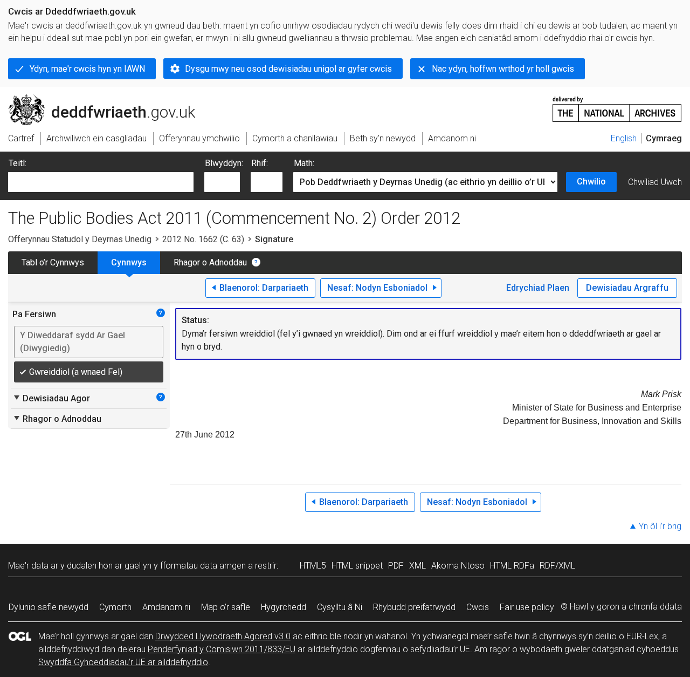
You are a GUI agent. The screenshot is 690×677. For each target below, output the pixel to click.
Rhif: (259, 163)
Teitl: (17, 163)
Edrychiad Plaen (537, 288)
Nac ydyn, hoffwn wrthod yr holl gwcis (503, 69)
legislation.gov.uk (97, 98)
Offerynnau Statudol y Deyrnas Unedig (79, 239)
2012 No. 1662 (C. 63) (203, 239)
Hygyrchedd (283, 607)
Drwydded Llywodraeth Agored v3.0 (223, 636)
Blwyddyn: (224, 163)
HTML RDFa (512, 565)
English (624, 138)
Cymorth (115, 607)
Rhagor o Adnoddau (210, 262)
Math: (304, 163)
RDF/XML (557, 565)
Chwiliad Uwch (655, 182)
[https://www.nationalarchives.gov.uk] (617, 105)
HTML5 (313, 565)
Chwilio (591, 181)
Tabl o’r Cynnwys (53, 262)
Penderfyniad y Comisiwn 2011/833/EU (221, 649)
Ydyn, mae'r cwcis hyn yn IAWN (87, 69)
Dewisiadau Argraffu (627, 288)
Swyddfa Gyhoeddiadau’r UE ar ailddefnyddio (123, 662)
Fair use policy (527, 607)
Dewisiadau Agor (51, 398)
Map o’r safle (225, 607)
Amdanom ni (166, 607)
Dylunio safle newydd (48, 607)
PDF (396, 565)
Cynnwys (129, 262)
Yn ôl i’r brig (660, 526)
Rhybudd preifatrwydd (414, 607)
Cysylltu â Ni (339, 607)
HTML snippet (357, 565)
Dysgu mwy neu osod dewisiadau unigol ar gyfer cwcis (288, 69)
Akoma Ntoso (458, 565)
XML (417, 565)
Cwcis (477, 607)
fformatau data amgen (203, 565)
